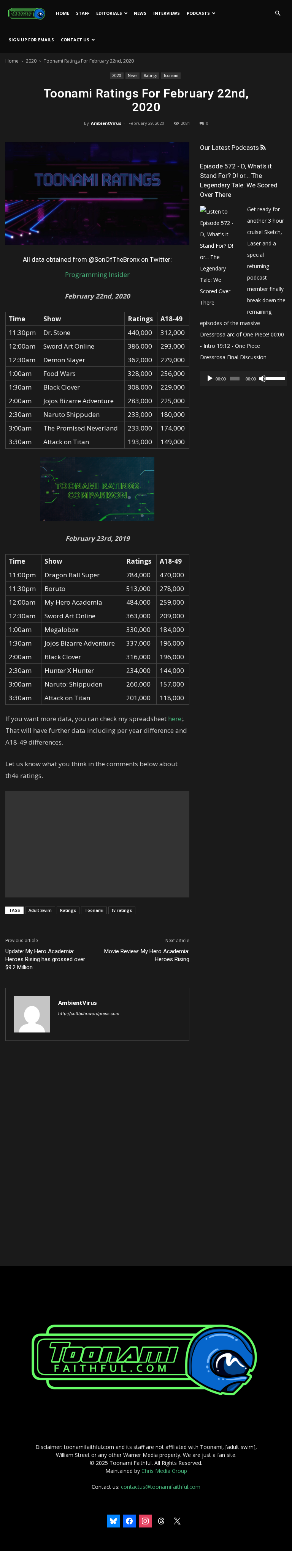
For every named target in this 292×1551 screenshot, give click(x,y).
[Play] (210, 378)
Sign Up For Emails (31, 39)
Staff (82, 13)
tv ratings (122, 910)
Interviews (166, 13)
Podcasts (198, 13)
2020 (31, 61)
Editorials (109, 13)
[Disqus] (97, 1154)
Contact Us (75, 39)
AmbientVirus (106, 123)
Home (62, 13)
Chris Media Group (164, 1470)
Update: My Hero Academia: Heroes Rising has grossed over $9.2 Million (45, 959)
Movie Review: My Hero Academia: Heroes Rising (146, 955)
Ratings (150, 75)
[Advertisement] (97, 844)
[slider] (274, 378)
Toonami (170, 75)
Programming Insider (97, 274)
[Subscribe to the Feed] (262, 148)
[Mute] (262, 378)
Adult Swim (40, 910)
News (140, 13)
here (174, 718)
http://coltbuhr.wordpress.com (88, 1013)
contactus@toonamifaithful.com (160, 1486)
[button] (277, 13)
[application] (243, 378)
